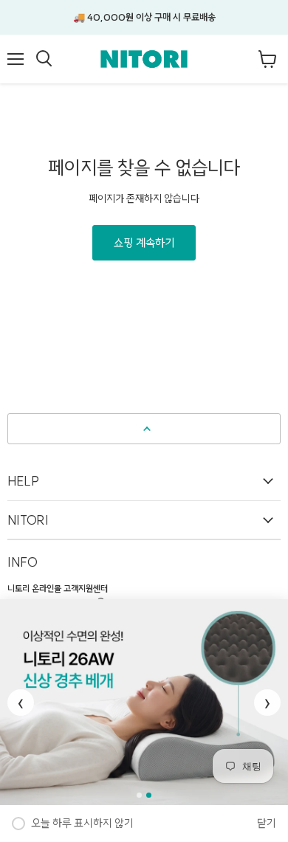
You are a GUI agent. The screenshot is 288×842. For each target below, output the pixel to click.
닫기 (266, 823)
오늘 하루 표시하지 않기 (82, 823)
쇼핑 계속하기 (144, 242)
